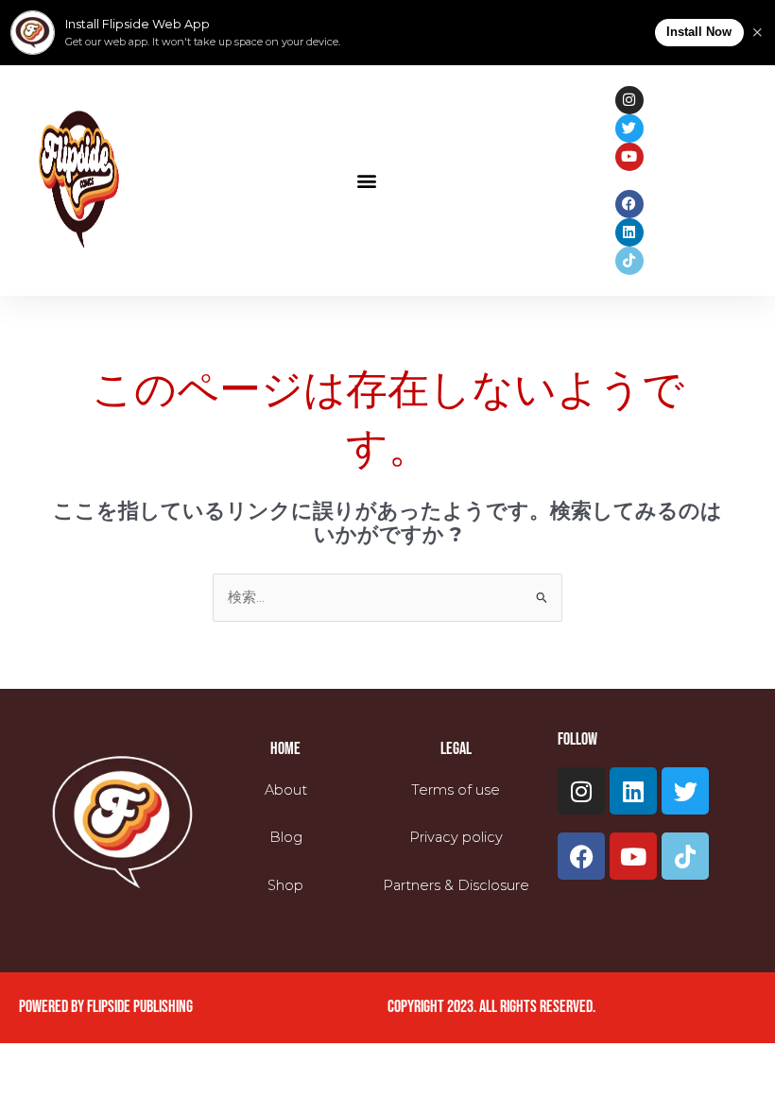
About (286, 789)
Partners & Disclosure (456, 885)
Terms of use (455, 789)
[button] (366, 180)
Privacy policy (456, 837)
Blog (285, 837)
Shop (285, 885)
